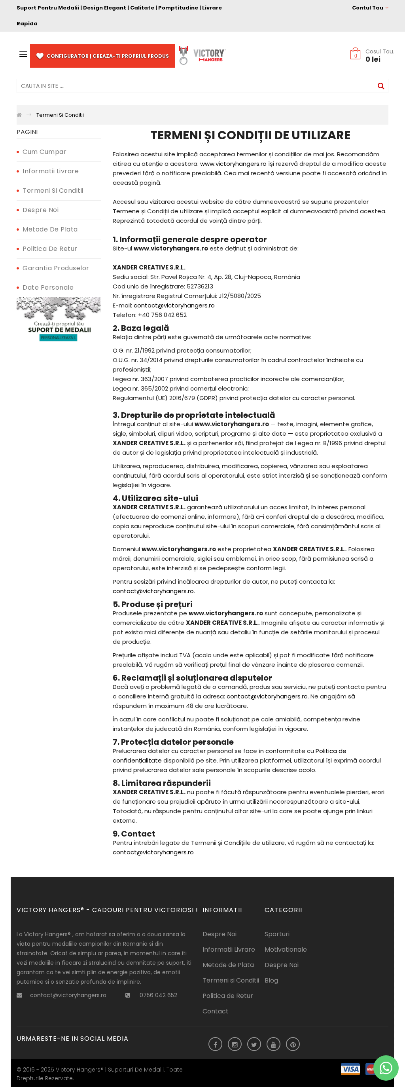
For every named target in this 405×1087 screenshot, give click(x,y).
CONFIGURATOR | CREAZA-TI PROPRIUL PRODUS (107, 56)
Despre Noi (41, 209)
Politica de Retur (50, 248)
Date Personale (48, 287)
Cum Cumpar (44, 151)
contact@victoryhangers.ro (174, 305)
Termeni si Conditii (53, 190)
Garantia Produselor (56, 268)
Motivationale (286, 949)
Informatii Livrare (51, 171)
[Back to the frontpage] (19, 115)
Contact (215, 1011)
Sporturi (277, 934)
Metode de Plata (50, 229)
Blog (271, 980)
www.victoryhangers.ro (233, 163)
